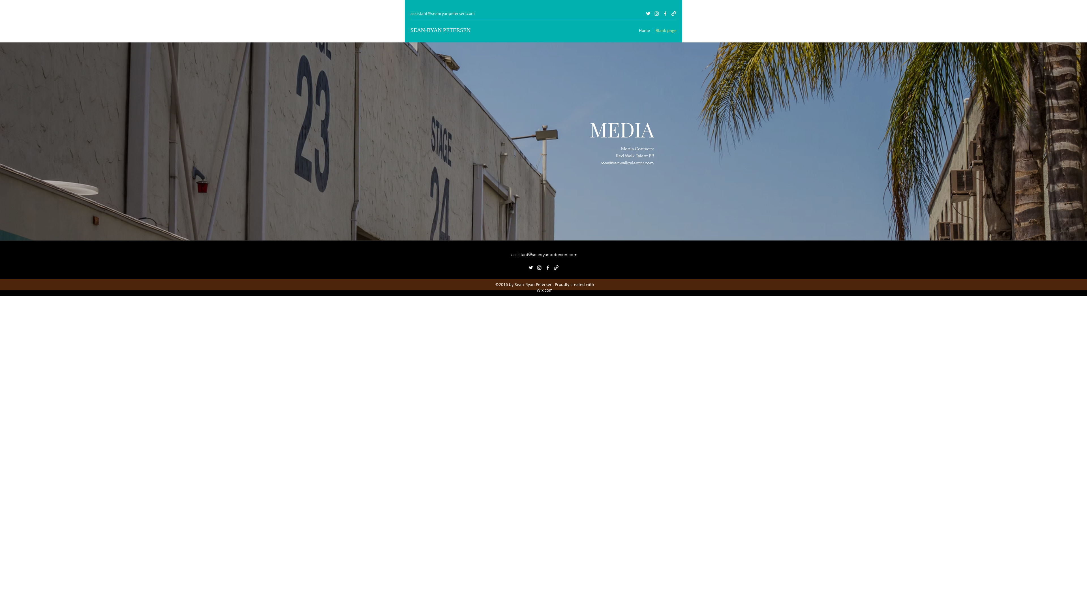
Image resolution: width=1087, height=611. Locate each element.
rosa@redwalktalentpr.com (627, 162)
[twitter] (648, 13)
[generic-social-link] (674, 13)
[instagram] (657, 13)
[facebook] (665, 13)
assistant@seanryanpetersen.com (442, 13)
